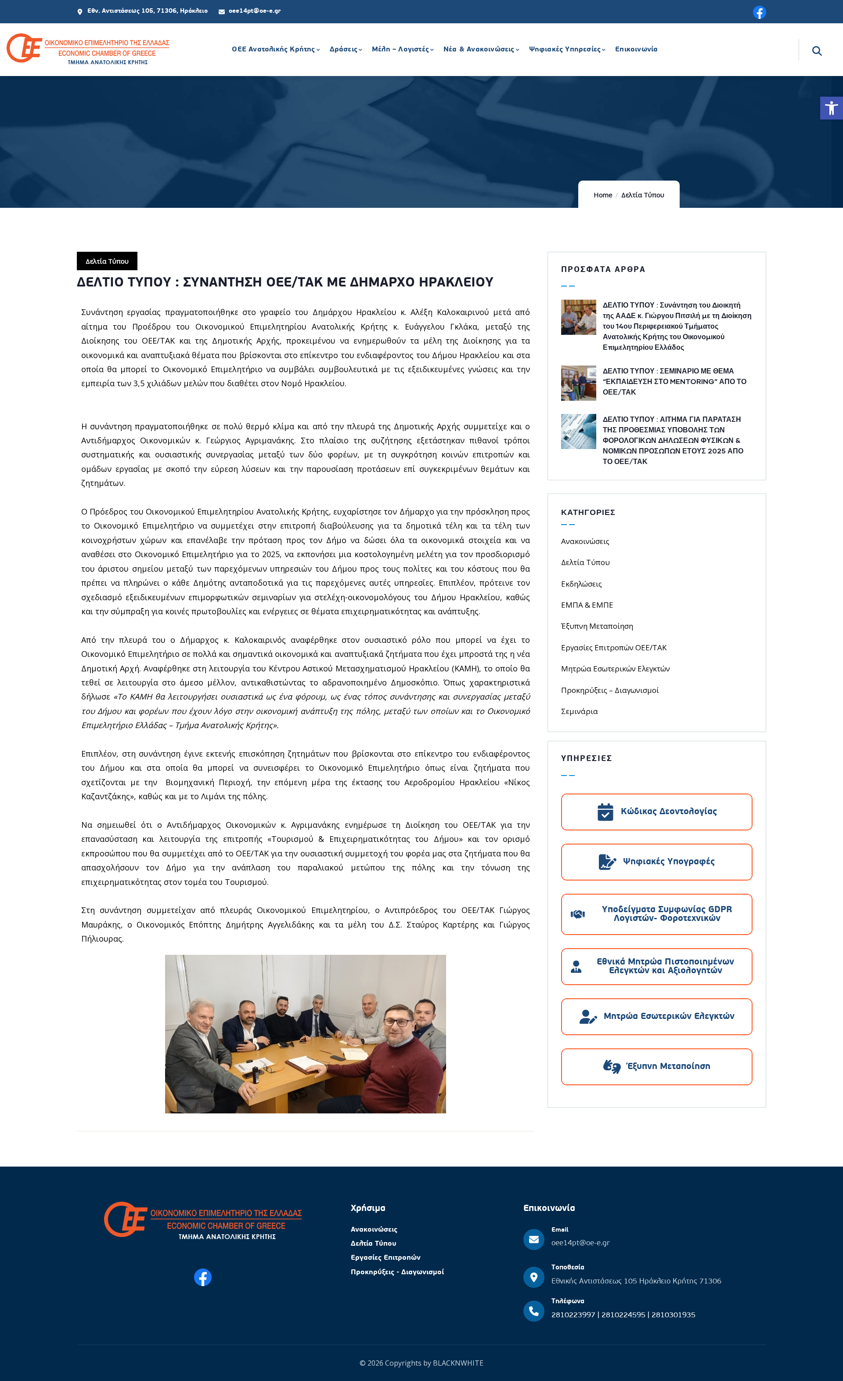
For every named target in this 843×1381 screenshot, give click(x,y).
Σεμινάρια (579, 711)
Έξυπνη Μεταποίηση (597, 626)
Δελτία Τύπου (642, 194)
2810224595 (625, 1315)
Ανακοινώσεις (585, 541)
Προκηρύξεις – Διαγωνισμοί (610, 690)
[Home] (88, 50)
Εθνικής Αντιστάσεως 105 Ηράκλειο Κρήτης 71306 (636, 1281)
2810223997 (574, 1315)
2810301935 (673, 1315)
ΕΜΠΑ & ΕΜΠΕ (587, 605)
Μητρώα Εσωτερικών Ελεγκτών (615, 668)
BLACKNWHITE (458, 1363)
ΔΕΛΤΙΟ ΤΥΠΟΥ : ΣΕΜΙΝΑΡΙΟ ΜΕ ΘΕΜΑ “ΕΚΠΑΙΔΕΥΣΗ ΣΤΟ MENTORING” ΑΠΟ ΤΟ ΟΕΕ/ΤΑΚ (674, 381)
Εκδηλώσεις (581, 584)
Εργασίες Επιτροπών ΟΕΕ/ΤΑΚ (613, 647)
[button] (831, 108)
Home (603, 194)
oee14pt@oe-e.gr (580, 1243)
